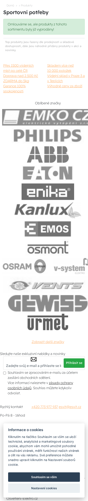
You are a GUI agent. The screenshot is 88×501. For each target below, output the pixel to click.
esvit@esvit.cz (70, 407)
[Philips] (48, 136)
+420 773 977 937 (44, 407)
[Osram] (25, 266)
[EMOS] (48, 229)
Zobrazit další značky (48, 342)
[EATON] (48, 173)
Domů (10, 5)
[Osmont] (47, 247)
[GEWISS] (48, 303)
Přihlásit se (74, 363)
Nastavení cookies (44, 488)
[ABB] (48, 154)
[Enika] (48, 191)
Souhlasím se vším (44, 477)
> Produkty (25, 5)
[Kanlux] (48, 210)
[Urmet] (48, 322)
